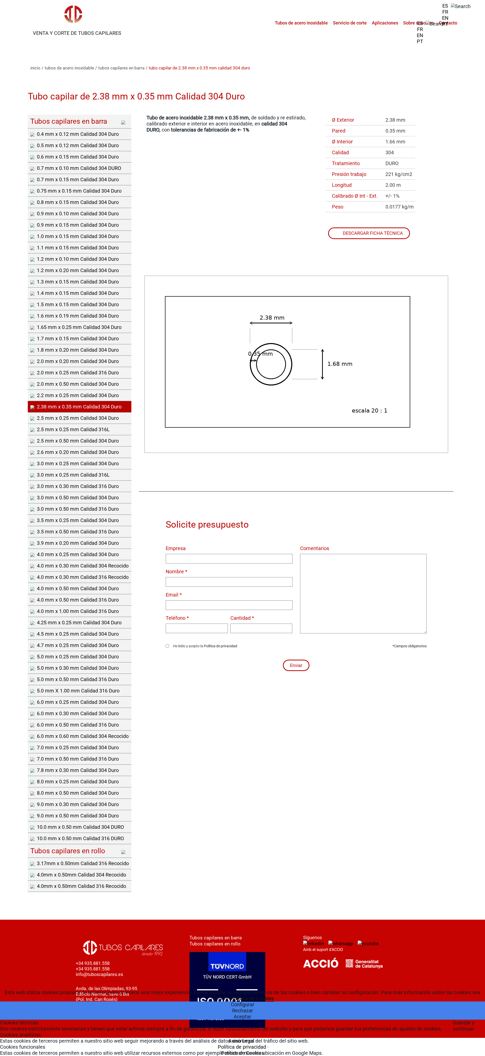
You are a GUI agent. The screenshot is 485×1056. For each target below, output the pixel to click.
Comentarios (314, 548)
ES (445, 6)
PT (445, 24)
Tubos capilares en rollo (214, 944)
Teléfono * (177, 618)
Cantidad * (242, 618)
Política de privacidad (220, 646)
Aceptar (242, 1017)
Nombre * (176, 572)
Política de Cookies (252, 998)
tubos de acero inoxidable (69, 67)
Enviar (296, 665)
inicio (35, 67)
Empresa (176, 548)
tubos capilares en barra (121, 67)
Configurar (242, 1004)
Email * (174, 595)
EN (445, 18)
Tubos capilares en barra (215, 938)
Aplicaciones (385, 22)
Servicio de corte (350, 22)
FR (445, 12)
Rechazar (242, 1011)
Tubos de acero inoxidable (301, 22)
